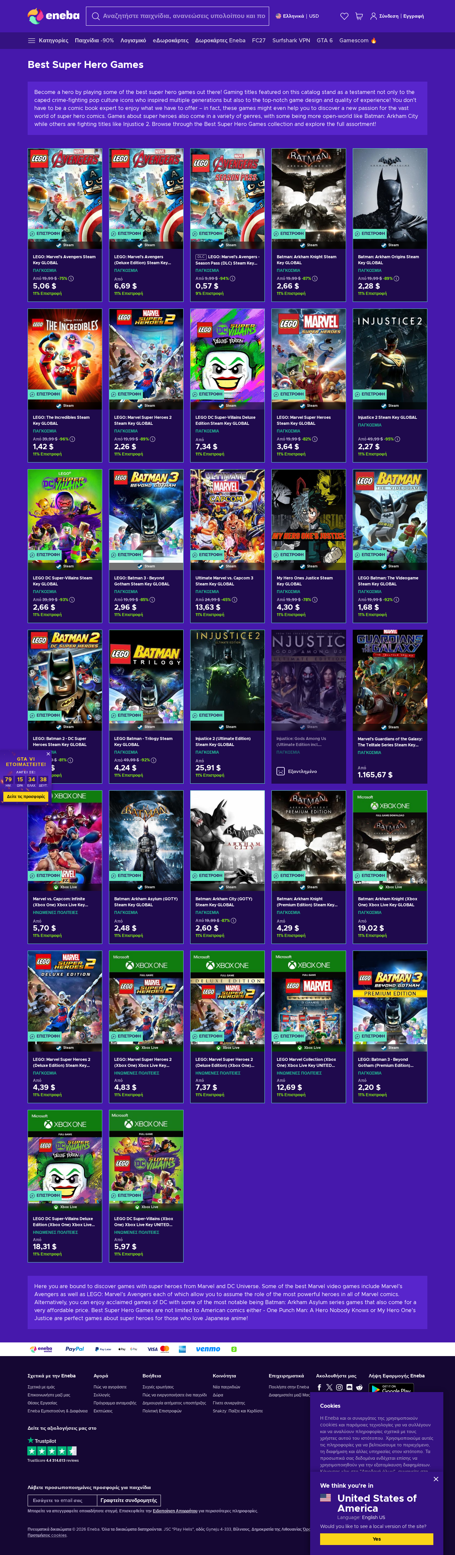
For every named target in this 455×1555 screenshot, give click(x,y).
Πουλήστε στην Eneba (289, 1387)
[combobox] (177, 16)
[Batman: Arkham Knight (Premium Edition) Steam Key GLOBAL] (309, 832)
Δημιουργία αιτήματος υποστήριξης (174, 1403)
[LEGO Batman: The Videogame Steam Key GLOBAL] (390, 511)
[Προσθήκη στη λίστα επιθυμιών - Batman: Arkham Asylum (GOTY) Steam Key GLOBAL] (172, 801)
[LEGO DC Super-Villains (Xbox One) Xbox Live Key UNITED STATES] (146, 1152)
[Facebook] (319, 1387)
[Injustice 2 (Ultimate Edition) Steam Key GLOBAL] (227, 672)
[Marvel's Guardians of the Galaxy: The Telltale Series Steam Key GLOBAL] (390, 672)
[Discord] (349, 1387)
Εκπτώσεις (103, 1411)
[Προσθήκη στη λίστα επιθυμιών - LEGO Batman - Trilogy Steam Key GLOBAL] (172, 640)
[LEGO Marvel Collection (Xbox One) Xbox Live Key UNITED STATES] (309, 993)
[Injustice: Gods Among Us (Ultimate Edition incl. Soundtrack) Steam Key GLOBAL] (308, 672)
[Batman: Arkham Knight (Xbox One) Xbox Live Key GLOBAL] (390, 832)
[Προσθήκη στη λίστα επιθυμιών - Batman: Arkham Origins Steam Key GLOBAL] (416, 159)
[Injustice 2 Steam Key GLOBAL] (390, 350)
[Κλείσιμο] (436, 1479)
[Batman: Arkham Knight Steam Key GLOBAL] (309, 190)
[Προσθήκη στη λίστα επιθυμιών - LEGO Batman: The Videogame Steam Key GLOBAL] (416, 480)
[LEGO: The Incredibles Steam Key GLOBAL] (65, 350)
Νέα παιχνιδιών (226, 1387)
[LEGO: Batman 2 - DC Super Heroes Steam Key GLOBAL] (65, 672)
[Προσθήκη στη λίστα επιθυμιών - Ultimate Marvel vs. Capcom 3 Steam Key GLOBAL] (253, 480)
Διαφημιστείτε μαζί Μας (289, 1395)
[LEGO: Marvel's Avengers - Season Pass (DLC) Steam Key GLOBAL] (227, 190)
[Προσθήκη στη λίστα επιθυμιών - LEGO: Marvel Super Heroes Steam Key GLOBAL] (334, 319)
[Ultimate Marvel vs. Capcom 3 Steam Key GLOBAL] (227, 511)
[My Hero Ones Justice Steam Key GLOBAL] (309, 511)
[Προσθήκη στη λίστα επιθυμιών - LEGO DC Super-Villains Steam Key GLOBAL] (91, 480)
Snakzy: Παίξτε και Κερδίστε (238, 1411)
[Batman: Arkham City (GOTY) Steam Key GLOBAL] (227, 832)
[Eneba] (53, 16)
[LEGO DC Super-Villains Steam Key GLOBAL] (65, 511)
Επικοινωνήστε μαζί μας (49, 1395)
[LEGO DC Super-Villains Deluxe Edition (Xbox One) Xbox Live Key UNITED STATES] (65, 1152)
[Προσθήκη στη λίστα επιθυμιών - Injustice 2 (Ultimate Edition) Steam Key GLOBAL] (253, 640)
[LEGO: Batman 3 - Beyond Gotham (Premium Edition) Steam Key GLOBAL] (390, 993)
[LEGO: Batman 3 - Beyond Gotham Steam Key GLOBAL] (146, 511)
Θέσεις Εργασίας (42, 1403)
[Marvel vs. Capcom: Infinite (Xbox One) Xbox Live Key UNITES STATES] (65, 832)
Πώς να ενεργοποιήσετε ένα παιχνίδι (175, 1395)
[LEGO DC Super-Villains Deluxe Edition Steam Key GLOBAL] (227, 350)
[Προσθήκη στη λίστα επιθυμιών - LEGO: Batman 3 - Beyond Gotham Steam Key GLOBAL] (172, 480)
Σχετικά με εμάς (41, 1387)
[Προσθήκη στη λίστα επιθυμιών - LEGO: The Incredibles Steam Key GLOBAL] (91, 319)
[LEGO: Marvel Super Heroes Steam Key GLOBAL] (309, 350)
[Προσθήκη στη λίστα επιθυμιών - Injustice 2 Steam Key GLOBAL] (416, 319)
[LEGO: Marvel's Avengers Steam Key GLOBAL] (65, 190)
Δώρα (218, 1395)
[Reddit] (359, 1387)
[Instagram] (339, 1387)
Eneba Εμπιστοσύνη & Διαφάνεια (58, 1411)
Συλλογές (102, 1395)
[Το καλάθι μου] (359, 16)
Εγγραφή (413, 16)
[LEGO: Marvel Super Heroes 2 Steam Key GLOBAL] (146, 350)
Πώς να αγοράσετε (110, 1387)
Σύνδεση (389, 16)
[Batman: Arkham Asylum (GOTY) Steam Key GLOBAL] (146, 832)
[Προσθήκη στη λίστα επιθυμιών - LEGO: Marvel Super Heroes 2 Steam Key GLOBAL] (172, 319)
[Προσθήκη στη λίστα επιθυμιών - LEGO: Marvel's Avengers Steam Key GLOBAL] (91, 159)
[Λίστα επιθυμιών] (344, 16)
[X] (329, 1387)
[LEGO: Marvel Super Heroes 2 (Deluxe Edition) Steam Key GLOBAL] (65, 993)
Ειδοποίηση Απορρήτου (175, 1511)
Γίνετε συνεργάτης (229, 1403)
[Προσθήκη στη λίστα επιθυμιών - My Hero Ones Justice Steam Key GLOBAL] (334, 480)
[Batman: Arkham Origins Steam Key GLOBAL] (390, 190)
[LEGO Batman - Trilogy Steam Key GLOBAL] (146, 672)
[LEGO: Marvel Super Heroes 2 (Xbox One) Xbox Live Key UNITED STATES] (146, 993)
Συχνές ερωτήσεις (158, 1387)
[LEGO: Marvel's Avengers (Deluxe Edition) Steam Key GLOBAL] (146, 190)
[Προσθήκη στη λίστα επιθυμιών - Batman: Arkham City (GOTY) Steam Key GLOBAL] (253, 801)
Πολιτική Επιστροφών (162, 1411)
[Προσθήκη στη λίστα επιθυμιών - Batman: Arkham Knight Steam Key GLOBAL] (334, 159)
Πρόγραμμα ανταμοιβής (115, 1403)
